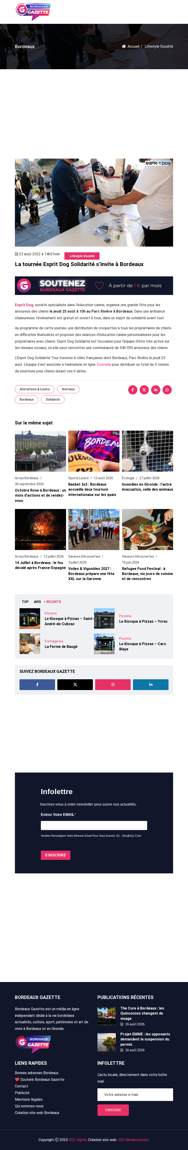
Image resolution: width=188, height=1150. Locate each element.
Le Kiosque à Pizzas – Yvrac (143, 621)
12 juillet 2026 (54, 556)
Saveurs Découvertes (84, 556)
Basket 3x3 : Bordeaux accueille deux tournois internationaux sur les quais (92, 489)
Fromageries (54, 641)
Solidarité (53, 399)
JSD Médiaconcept (133, 1140)
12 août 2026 (103, 478)
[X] (144, 389)
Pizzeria (51, 613)
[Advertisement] (94, 110)
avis (37, 602)
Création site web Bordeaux (37, 1113)
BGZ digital (77, 1140)
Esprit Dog (24, 305)
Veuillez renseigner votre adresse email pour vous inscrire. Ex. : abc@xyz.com (91, 835)
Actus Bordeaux (27, 478)
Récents (53, 602)
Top (25, 602)
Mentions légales (29, 1099)
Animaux (68, 389)
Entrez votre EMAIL (58, 815)
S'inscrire (113, 1110)
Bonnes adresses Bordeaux (36, 1073)
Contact (21, 1086)
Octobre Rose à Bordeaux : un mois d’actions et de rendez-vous (40, 495)
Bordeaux (27, 399)
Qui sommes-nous (29, 1106)
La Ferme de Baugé (61, 646)
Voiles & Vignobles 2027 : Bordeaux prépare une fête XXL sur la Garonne (91, 574)
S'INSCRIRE (55, 855)
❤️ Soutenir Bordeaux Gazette (39, 1079)
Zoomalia (104, 364)
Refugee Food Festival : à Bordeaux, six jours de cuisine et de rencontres (147, 574)
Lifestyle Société (82, 256)
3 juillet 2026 (77, 562)
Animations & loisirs (35, 389)
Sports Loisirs (78, 478)
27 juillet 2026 (149, 478)
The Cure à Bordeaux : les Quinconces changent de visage (142, 1013)
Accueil (133, 46)
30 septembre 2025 (29, 484)
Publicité (22, 1093)
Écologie (128, 478)
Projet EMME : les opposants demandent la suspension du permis (145, 1039)
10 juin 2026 (130, 562)
